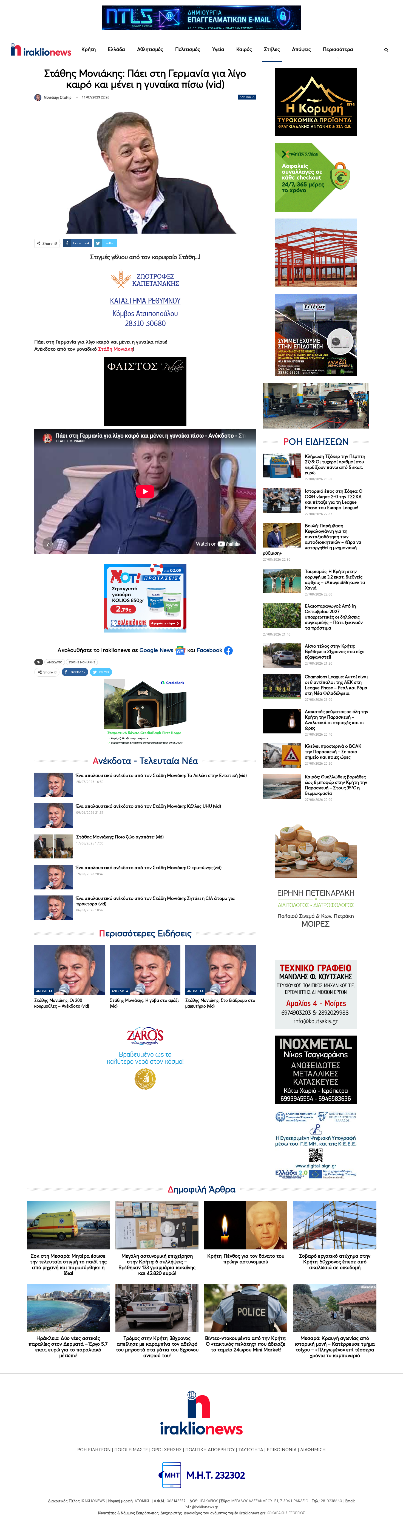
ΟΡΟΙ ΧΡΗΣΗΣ (167, 1449)
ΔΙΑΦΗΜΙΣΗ (313, 1449)
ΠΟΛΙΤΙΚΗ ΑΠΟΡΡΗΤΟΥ (210, 1449)
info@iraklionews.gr (201, 1507)
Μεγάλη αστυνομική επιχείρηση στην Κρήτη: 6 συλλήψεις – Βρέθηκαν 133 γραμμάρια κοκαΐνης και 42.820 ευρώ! (156, 1264)
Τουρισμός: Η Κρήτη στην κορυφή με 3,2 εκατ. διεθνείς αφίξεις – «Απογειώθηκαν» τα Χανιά (335, 580)
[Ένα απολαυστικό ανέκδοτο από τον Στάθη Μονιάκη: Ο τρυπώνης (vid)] (53, 877)
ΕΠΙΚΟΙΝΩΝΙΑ (282, 1449)
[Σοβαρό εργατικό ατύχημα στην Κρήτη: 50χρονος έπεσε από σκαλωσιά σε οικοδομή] (334, 1225)
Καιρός (244, 49)
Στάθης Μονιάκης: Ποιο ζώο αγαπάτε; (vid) (120, 837)
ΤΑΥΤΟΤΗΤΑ (250, 1449)
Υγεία (218, 49)
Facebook (210, 650)
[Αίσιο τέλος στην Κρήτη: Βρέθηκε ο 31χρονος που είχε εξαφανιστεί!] (282, 655)
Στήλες (272, 49)
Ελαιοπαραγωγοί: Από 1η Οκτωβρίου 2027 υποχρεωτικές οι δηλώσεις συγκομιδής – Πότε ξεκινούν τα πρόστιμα (334, 617)
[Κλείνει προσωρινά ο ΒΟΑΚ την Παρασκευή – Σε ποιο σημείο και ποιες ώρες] (282, 755)
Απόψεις (301, 49)
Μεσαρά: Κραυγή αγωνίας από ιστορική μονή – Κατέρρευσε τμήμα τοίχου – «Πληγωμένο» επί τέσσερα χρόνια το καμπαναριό (335, 1346)
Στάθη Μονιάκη (115, 349)
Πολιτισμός (187, 49)
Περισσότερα (338, 49)
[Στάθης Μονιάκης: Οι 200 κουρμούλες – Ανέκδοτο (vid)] (69, 969)
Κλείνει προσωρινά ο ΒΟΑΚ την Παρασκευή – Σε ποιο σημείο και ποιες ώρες (333, 751)
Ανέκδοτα (247, 96)
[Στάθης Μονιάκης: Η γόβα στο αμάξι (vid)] (145, 969)
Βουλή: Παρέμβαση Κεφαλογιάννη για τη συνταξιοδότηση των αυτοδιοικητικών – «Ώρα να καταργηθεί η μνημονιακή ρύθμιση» (312, 539)
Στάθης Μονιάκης (82, 662)
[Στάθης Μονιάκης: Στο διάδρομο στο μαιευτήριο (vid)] (220, 969)
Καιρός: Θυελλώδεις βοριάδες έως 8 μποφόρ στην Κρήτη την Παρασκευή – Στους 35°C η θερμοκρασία (336, 785)
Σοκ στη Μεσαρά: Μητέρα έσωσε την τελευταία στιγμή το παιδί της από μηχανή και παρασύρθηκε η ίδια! (68, 1264)
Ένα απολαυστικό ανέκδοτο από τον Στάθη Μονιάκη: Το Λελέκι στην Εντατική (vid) (161, 775)
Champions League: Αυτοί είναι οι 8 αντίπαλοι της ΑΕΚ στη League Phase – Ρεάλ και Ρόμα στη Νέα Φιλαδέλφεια (336, 685)
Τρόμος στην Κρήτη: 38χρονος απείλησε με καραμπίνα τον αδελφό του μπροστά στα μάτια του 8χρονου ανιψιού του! (157, 1346)
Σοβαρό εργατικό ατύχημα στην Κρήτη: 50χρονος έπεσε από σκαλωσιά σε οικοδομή (334, 1261)
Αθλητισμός (150, 49)
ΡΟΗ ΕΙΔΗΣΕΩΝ (94, 1449)
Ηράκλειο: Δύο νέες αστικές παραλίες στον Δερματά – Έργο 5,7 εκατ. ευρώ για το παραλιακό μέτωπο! (68, 1346)
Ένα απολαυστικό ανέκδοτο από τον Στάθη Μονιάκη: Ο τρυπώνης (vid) (149, 867)
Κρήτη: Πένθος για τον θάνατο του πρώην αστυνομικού (245, 1259)
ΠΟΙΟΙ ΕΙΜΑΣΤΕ (131, 1449)
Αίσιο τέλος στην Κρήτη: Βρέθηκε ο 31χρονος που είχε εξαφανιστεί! (334, 651)
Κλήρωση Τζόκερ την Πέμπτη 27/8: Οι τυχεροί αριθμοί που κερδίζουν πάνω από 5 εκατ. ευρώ (335, 464)
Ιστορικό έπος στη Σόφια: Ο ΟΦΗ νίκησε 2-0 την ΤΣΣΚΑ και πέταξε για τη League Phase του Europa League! (333, 499)
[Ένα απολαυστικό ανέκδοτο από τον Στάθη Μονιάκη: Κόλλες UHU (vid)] (53, 815)
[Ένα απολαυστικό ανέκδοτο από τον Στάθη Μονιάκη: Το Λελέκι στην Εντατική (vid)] (53, 785)
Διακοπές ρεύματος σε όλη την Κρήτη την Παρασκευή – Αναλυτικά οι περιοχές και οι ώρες (336, 720)
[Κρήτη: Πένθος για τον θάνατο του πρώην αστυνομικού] (245, 1225)
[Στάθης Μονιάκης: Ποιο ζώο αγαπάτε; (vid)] (53, 846)
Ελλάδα (116, 49)
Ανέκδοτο (54, 662)
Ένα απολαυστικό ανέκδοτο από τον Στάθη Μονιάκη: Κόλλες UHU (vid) (148, 806)
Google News (157, 650)
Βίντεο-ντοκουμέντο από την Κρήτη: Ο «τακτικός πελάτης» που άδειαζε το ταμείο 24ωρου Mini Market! (245, 1344)
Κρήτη (88, 49)
